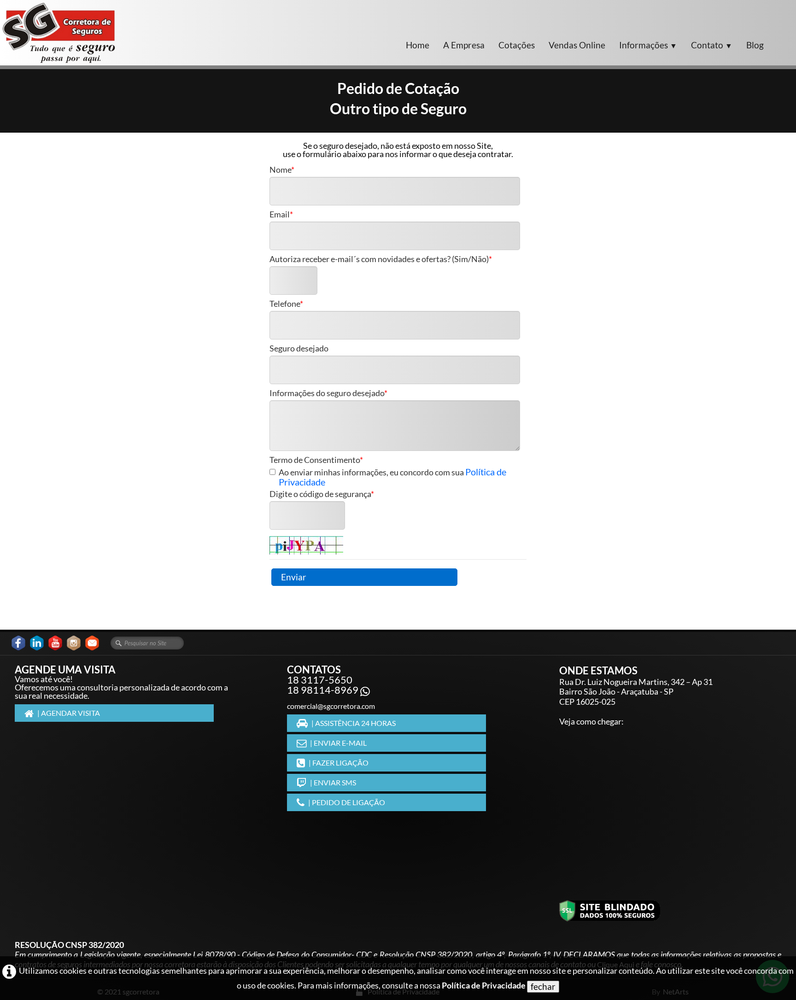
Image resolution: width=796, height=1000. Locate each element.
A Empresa (464, 45)
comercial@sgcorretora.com (331, 706)
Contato (711, 45)
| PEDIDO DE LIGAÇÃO (346, 802)
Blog (755, 45)
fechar (543, 986)
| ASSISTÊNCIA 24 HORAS (353, 723)
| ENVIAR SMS (333, 782)
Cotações (516, 45)
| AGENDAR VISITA (68, 712)
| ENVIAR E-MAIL (338, 742)
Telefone (284, 304)
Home (417, 45)
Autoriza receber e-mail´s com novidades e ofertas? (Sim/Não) (379, 259)
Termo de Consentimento (314, 460)
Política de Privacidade (484, 985)
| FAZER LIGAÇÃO (339, 762)
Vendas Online (577, 45)
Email (279, 214)
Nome (280, 170)
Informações (648, 45)
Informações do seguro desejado (326, 393)
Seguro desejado (298, 348)
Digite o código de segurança (320, 494)
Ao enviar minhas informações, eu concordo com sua (392, 477)
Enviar (293, 577)
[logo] (58, 32)
